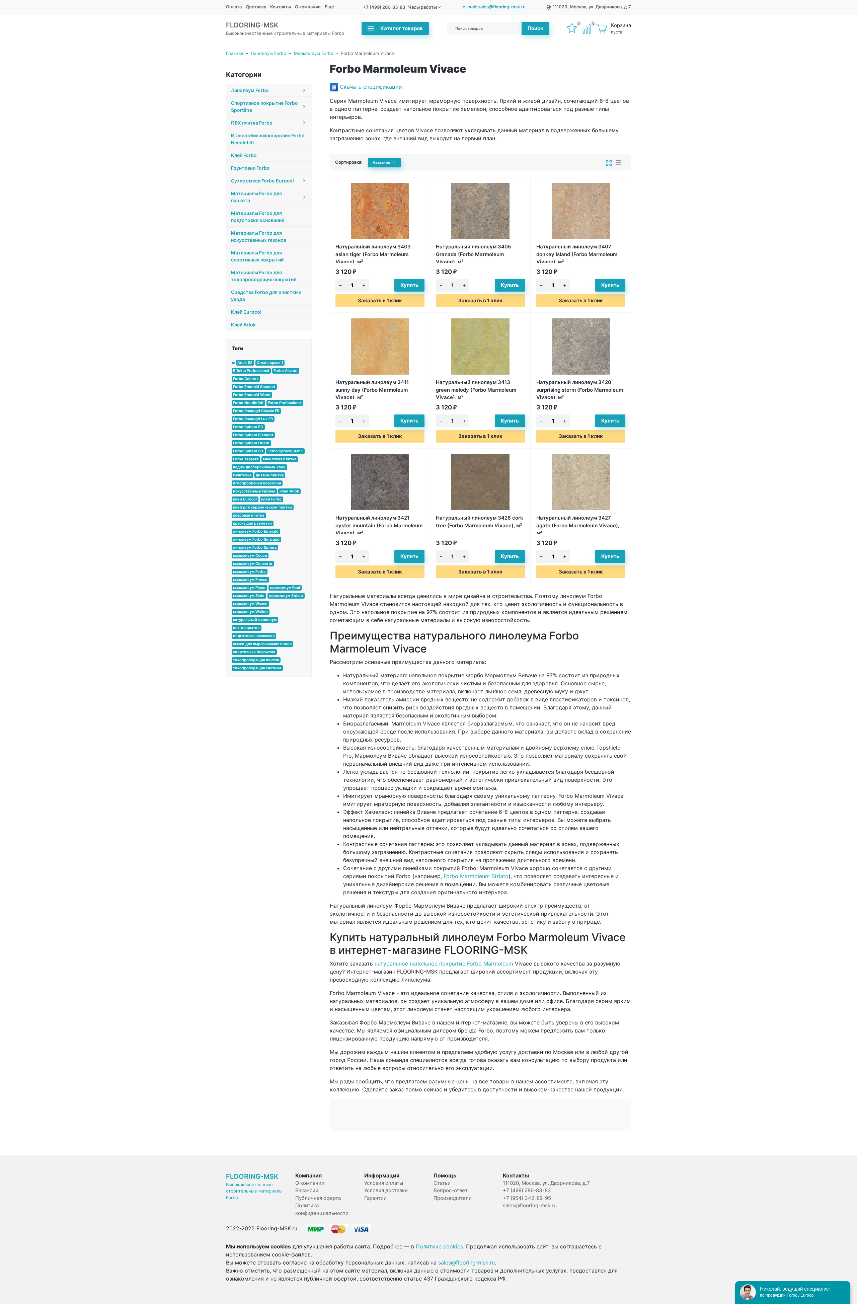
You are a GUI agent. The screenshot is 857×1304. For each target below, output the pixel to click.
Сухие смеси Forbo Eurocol (262, 180)
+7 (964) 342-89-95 (527, 1198)
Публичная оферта (318, 1198)
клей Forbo (271, 499)
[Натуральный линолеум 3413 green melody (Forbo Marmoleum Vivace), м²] (480, 346)
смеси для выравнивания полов (262, 643)
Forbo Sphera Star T (285, 451)
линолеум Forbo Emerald (256, 531)
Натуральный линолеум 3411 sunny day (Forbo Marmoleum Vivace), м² (372, 389)
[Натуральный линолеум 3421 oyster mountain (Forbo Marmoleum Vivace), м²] (379, 482)
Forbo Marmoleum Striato (476, 876)
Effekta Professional (251, 370)
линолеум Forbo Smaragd (256, 539)
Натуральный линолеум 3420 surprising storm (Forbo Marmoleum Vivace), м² (579, 389)
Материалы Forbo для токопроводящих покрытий (263, 276)
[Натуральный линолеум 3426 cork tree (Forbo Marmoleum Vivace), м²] (480, 482)
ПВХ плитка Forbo (251, 123)
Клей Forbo (244, 155)
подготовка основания (254, 635)
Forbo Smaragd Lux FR (253, 418)
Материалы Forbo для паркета (256, 196)
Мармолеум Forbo (313, 53)
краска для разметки (252, 523)
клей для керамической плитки (262, 507)
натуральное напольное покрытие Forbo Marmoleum (444, 963)
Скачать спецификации (371, 86)
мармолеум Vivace (250, 603)
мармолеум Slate (248, 595)
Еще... (331, 6)
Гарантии (375, 1198)
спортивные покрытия (254, 651)
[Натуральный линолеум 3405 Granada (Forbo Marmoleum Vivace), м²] (480, 211)
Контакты (280, 6)
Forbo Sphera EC (248, 427)
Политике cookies (439, 1246)
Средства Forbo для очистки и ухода (266, 295)
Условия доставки (386, 1190)
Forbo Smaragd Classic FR (256, 410)
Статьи (442, 1183)
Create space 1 (270, 362)
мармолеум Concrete (252, 563)
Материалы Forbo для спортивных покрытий (257, 256)
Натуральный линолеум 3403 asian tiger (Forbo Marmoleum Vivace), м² (373, 253)
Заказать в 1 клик (380, 300)
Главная (234, 53)
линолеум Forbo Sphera (255, 547)
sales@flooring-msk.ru (530, 1205)
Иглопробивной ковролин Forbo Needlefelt (268, 139)
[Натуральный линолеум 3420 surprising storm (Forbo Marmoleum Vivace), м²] (580, 346)
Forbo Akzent (286, 370)
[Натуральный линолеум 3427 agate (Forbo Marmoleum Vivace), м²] (580, 482)
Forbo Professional (285, 402)
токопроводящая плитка (256, 660)
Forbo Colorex (245, 378)
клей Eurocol (245, 499)
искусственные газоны (254, 491)
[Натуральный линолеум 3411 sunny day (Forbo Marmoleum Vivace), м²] (379, 346)
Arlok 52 (244, 362)
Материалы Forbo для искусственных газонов (258, 236)
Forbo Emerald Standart (254, 386)
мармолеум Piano (249, 587)
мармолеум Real (285, 587)
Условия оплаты (383, 1183)
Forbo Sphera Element (253, 435)
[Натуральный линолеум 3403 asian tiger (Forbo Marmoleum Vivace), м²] (379, 211)
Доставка (256, 6)
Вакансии (306, 1190)
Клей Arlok (243, 324)
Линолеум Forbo (268, 53)
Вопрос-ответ (451, 1190)
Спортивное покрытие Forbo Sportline (264, 106)
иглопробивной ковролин (257, 483)
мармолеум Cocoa (250, 555)
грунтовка (242, 475)
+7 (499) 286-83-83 (384, 7)
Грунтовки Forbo (250, 168)
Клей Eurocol (246, 312)
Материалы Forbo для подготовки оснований (257, 216)
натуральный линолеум (255, 619)
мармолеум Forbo (249, 571)
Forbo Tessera (245, 459)
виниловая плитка (279, 459)
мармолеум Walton (250, 611)
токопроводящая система (257, 668)
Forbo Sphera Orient (251, 443)
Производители (453, 1198)
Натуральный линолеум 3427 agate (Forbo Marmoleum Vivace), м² (577, 524)
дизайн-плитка (270, 475)
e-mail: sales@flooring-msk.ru (494, 6)
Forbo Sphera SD (248, 451)
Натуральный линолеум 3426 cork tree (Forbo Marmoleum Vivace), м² (479, 522)
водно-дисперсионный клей (259, 467)
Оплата (234, 6)
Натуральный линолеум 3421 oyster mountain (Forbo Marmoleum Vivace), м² (378, 524)
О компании (308, 6)
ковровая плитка (248, 515)
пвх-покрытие (246, 627)
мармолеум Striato (286, 595)
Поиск (535, 28)
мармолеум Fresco (250, 579)
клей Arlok (289, 491)
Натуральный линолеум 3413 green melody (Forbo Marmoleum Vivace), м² (476, 389)
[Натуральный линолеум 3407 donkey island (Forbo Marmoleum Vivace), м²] (580, 211)
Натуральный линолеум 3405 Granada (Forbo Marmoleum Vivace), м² (473, 253)
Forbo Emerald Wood (251, 394)
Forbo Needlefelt (248, 402)
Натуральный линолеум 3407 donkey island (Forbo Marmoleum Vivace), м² (576, 253)
